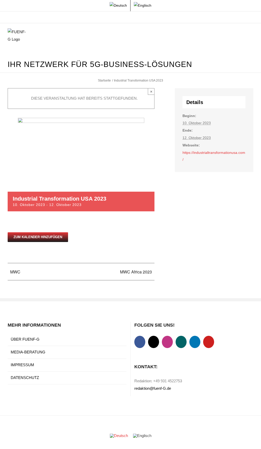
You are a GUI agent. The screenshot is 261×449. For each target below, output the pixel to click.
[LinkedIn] (194, 342)
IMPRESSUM (22, 365)
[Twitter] (153, 342)
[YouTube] (208, 342)
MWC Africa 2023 (136, 272)
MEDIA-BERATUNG (28, 352)
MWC (15, 272)
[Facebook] (139, 342)
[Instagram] (167, 342)
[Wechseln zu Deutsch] (118, 435)
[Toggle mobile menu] (251, 36)
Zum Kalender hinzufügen (38, 237)
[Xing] (181, 342)
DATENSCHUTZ (25, 377)
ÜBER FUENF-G (25, 339)
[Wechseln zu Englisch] (142, 5)
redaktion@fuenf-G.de (152, 388)
